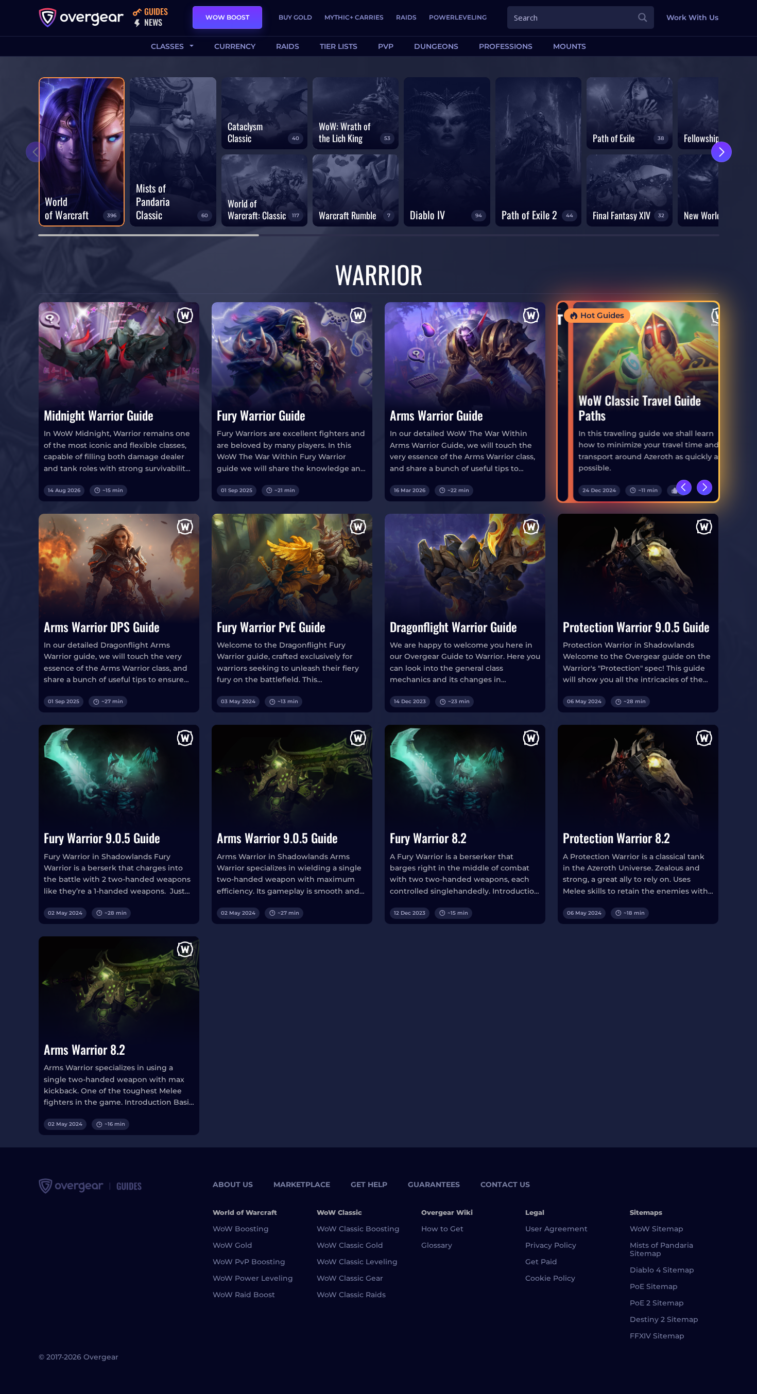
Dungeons (436, 46)
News (152, 23)
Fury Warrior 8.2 (428, 837)
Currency (234, 46)
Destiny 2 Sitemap (664, 1319)
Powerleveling (458, 17)
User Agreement (556, 1228)
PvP (385, 46)
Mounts (569, 46)
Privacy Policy (550, 1245)
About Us (233, 1184)
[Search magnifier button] (642, 17)
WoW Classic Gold (350, 1245)
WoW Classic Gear (350, 1278)
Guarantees (434, 1184)
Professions (505, 46)
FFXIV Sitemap (657, 1335)
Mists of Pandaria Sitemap (661, 1249)
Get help (369, 1184)
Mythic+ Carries (354, 17)
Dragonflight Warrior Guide (453, 626)
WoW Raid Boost (244, 1294)
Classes (168, 46)
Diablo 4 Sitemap (662, 1270)
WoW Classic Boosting (358, 1228)
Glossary (436, 1245)
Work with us (692, 17)
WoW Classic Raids (351, 1294)
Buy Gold (295, 17)
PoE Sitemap (654, 1286)
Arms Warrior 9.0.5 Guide (277, 837)
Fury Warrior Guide (261, 415)
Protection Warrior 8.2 (616, 837)
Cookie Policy (550, 1278)
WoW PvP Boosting (249, 1261)
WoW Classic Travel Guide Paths (624, 408)
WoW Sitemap (656, 1228)
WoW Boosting (241, 1228)
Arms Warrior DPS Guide (102, 626)
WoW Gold (232, 1245)
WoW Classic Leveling (357, 1261)
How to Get (442, 1228)
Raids (406, 17)
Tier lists (338, 46)
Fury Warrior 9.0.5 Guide (102, 837)
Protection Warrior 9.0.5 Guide (636, 626)
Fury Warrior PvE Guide (271, 626)
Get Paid (541, 1261)
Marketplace (301, 1184)
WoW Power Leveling (253, 1278)
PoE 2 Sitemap (657, 1303)
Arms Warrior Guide (436, 415)
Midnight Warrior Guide (98, 415)
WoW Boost (227, 17)
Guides (155, 12)
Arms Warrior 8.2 (84, 1049)
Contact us (505, 1184)
